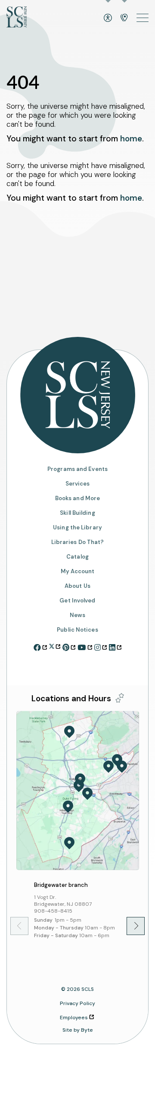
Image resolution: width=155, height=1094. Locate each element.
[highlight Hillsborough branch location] (68, 806)
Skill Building (77, 512)
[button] (130, 926)
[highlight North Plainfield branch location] (122, 766)
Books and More (77, 498)
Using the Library (77, 527)
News (77, 615)
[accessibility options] (108, 18)
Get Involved (77, 601)
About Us (77, 586)
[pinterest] (68, 646)
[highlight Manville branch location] (87, 793)
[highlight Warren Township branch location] (108, 766)
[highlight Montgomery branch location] (69, 843)
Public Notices (77, 630)
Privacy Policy (77, 1003)
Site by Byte (77, 1030)
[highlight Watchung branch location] (117, 760)
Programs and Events (77, 469)
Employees (74, 1017)
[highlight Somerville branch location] (79, 786)
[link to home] (16, 18)
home (131, 138)
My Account (78, 571)
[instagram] (100, 646)
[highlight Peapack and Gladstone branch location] (69, 732)
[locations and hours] (124, 18)
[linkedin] (115, 646)
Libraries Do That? (77, 542)
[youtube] (85, 646)
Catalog (77, 557)
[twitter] (54, 645)
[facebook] (40, 646)
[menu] (142, 18)
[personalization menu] (119, 698)
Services (77, 483)
